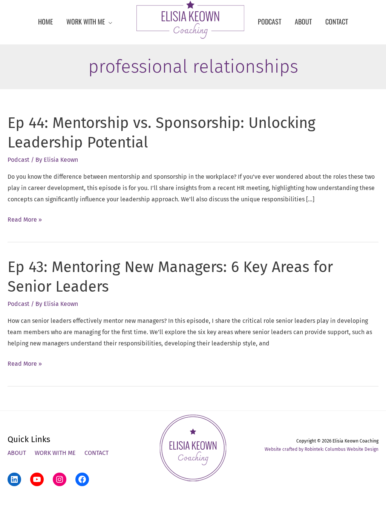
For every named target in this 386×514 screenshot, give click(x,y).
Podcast (18, 159)
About (17, 452)
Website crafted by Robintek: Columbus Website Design (321, 449)
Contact (96, 452)
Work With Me (55, 452)
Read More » (25, 220)
